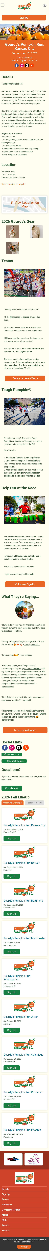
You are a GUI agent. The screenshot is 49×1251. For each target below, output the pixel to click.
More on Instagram (25, 730)
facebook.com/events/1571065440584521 (17, 761)
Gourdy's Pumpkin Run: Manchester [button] (24, 938)
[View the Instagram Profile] (12, 748)
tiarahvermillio (8, 720)
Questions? (11, 788)
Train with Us (13, 754)
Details (5, 1189)
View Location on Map (12, 184)
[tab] (12, 802)
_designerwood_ (32, 644)
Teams (5, 1199)
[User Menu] (44, 5)
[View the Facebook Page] (5, 748)
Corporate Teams (11, 1210)
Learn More (27, 1242)
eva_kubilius (26, 655)
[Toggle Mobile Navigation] (2, 5)
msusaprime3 (8, 687)
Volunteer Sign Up (25, 584)
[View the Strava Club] (26, 748)
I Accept (24, 1246)
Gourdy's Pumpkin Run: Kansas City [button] (24, 825)
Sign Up (23, 17)
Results (6, 1225)
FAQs (4, 1220)
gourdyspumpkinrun (32, 668)
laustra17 (27, 700)
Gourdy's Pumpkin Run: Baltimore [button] (23, 900)
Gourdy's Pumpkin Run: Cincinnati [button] (23, 1092)
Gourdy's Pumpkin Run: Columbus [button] (23, 1054)
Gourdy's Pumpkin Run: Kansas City (24, 46)
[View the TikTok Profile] (19, 748)
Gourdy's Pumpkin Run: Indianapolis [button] (17, 977)
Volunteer (7, 1204)
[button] (12, 838)
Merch (5, 1215)
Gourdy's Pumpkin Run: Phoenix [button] (22, 1130)
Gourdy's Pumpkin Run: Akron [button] (21, 1016)
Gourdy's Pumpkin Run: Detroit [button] (22, 863)
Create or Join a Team (25, 378)
